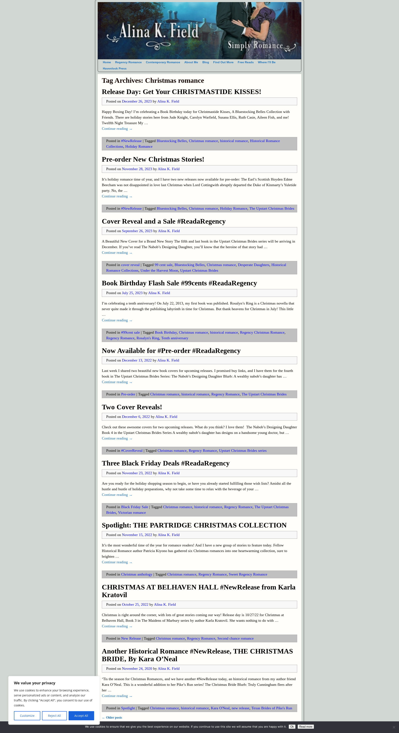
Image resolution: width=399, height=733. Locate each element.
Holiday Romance (139, 146)
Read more (305, 726)
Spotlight (128, 708)
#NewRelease (131, 141)
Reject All (54, 716)
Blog (205, 62)
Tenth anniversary (174, 338)
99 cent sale (163, 265)
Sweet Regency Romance (248, 574)
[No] (394, 727)
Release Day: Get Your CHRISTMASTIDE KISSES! (181, 91)
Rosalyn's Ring (148, 338)
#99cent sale (130, 332)
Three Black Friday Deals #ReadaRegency (166, 463)
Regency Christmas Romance (262, 332)
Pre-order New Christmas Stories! (153, 159)
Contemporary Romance (163, 62)
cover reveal (130, 265)
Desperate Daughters (253, 265)
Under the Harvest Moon (159, 270)
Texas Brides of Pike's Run (271, 708)
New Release (131, 638)
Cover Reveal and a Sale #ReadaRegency (164, 221)
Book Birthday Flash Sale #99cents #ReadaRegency (179, 283)
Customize (27, 716)
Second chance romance (235, 638)
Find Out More (223, 62)
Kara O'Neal (220, 708)
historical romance (234, 141)
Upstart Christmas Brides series (243, 450)
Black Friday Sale (134, 507)
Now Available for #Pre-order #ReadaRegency (171, 350)
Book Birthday (166, 332)
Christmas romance (203, 141)
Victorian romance (132, 512)
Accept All (81, 716)
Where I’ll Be (267, 62)
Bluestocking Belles (172, 141)
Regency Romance (128, 62)
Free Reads (246, 62)
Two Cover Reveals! (132, 407)
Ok (292, 726)
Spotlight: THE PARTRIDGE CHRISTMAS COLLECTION (194, 525)
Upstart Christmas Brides (199, 270)
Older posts (112, 717)
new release (240, 708)
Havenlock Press (115, 68)
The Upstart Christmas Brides (271, 208)
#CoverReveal (132, 450)
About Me (191, 62)
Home (107, 62)
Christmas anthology (136, 574)
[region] (54, 700)
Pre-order (128, 394)
